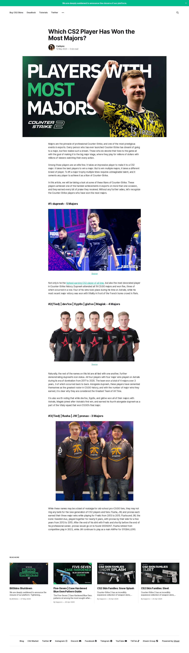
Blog (22, 641)
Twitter (54, 12)
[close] (186, 3)
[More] (63, 13)
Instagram (60, 641)
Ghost (176, 641)
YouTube (120, 641)
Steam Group (149, 641)
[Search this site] (177, 13)
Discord (74, 641)
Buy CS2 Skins (16, 12)
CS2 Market (33, 641)
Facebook (89, 641)
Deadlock (31, 12)
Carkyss (60, 46)
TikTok (133, 641)
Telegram (105, 641)
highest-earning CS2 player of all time (85, 283)
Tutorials (43, 12)
